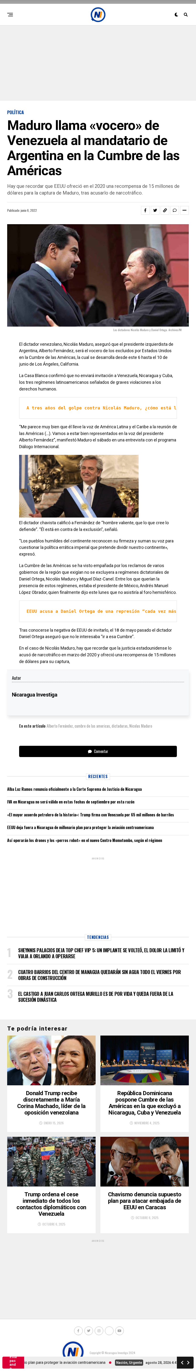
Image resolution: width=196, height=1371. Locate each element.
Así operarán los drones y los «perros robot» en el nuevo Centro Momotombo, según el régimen (84, 840)
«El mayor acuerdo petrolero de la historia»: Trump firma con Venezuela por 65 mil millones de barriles (90, 815)
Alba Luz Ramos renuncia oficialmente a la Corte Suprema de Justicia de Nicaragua (74, 789)
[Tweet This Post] (155, 210)
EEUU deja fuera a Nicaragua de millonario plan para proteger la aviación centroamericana (80, 827)
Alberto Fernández (60, 726)
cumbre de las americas (92, 726)
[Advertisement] (98, 62)
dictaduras (120, 726)
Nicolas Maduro (140, 726)
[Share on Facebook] (145, 210)
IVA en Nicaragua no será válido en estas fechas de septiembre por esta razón (70, 802)
